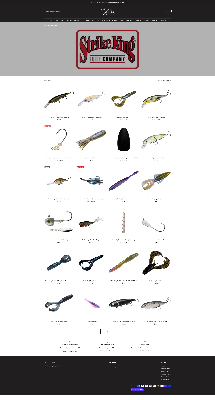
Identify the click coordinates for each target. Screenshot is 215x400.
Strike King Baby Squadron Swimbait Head (59, 158)
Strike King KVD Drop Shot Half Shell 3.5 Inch (123, 281)
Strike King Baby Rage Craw (91, 281)
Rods (50, 20)
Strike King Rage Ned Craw (59, 321)
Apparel (114, 20)
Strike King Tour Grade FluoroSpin (59, 240)
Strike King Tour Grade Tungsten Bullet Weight (124, 158)
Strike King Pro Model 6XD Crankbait (59, 199)
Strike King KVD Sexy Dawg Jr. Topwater (156, 321)
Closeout (146, 20)
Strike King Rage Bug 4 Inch (156, 199)
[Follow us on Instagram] (115, 367)
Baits (62, 20)
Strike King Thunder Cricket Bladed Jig (91, 199)
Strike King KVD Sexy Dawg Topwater (124, 321)
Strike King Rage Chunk (156, 281)
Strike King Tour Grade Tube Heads (156, 240)
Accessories (106, 20)
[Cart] (170, 11)
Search (163, 366)
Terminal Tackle (89, 20)
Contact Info (165, 379)
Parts (121, 20)
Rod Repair (129, 20)
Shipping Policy (165, 368)
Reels (56, 20)
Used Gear (138, 20)
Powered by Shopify (59, 388)
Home (45, 25)
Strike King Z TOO (91, 321)
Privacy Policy (165, 377)
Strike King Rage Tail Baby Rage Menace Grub (59, 281)
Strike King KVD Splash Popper (91, 240)
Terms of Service (166, 374)
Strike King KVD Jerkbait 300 (156, 158)
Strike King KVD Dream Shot (123, 199)
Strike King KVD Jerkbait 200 (156, 117)
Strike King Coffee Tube (91, 158)
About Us (154, 20)
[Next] (112, 331)
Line (98, 20)
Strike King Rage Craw (123, 117)
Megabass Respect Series (74, 20)
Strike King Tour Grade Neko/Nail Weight (124, 240)
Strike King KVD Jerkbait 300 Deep (59, 117)
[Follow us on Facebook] (111, 367)
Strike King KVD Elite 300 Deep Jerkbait (91, 117)
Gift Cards (163, 20)
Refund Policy (165, 371)
